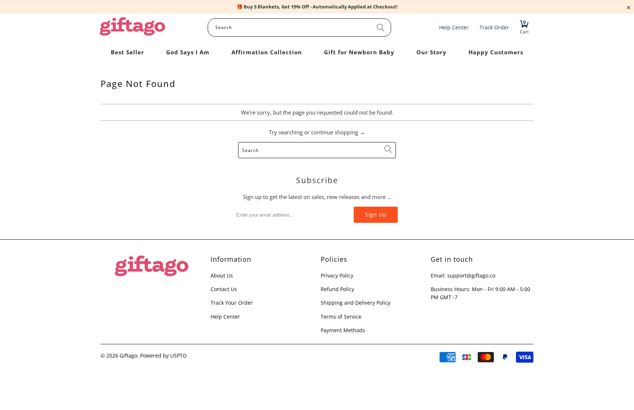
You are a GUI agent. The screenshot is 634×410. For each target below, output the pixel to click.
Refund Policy (337, 289)
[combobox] (299, 27)
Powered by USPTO (163, 355)
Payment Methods (343, 330)
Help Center (225, 316)
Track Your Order (232, 302)
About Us (222, 275)
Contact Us (224, 289)
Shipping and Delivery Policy (355, 302)
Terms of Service (341, 316)
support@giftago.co (471, 275)
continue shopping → (338, 132)
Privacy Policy (337, 275)
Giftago (128, 355)
